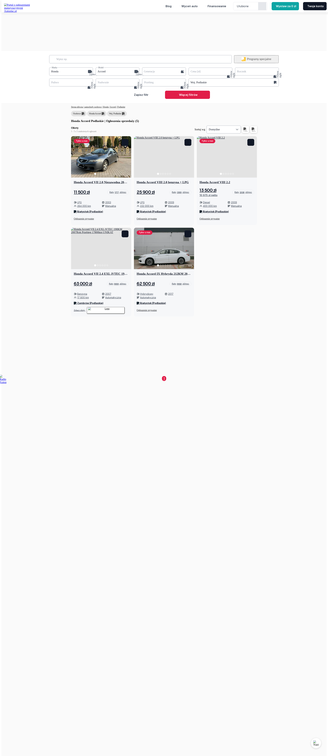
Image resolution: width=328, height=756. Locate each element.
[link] (117, 192)
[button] (71, 71)
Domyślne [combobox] (214, 129)
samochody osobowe (93, 107)
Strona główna (77, 107)
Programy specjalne (259, 59)
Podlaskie (121, 107)
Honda (105, 107)
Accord (113, 107)
